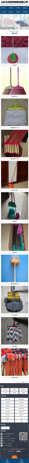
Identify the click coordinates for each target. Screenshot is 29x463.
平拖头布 (21, 405)
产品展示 (18, 8)
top (14, 457)
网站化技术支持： (12, 451)
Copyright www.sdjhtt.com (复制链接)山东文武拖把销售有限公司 (14, 449)
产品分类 (3, 396)
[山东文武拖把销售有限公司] (14, 5)
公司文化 (5, 427)
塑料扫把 (15, 65)
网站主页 (4, 8)
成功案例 (18, 11)
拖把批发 (7, 417)
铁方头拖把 (14, 315)
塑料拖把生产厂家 (15, 127)
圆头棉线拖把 (21, 399)
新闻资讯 (25, 8)
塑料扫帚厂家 (15, 96)
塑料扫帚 (15, 221)
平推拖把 (7, 405)
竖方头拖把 (21, 402)
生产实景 (4, 11)
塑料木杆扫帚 (15, 190)
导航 (2, 386)
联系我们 (25, 11)
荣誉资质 (11, 11)
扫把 (21, 421)
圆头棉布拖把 (15, 377)
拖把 (21, 417)
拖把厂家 (21, 414)
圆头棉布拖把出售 (15, 283)
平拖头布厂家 (21, 411)
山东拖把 (7, 414)
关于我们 (11, 8)
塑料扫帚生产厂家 (15, 158)
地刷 (7, 421)
